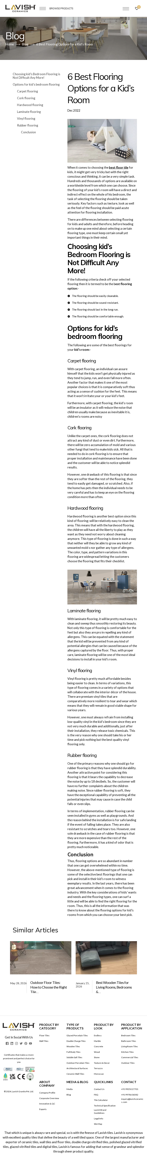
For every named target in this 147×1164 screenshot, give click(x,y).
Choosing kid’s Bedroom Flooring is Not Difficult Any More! (36, 75)
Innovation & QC (47, 1103)
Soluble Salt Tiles (74, 1057)
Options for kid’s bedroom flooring (36, 84)
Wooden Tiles (73, 1046)
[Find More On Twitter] (21, 1043)
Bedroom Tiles (128, 1035)
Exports (43, 1109)
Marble (97, 1041)
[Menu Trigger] (125, 8)
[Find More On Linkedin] (11, 1043)
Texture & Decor (102, 1063)
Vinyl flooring (26, 118)
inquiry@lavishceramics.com (132, 1100)
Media (70, 1089)
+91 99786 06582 (129, 1094)
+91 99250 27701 (129, 1089)
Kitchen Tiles (127, 1052)
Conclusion (28, 132)
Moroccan (99, 1074)
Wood (97, 1052)
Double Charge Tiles (76, 1041)
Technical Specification (105, 1105)
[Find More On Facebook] (7, 1043)
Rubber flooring (27, 125)
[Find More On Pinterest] (25, 1043)
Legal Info (98, 1118)
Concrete (98, 1046)
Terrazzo (98, 1068)
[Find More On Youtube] (30, 1043)
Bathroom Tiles (128, 1041)
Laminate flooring (29, 112)
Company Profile (47, 1092)
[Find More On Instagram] (16, 1043)
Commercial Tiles (129, 1057)
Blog (69, 1094)
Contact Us (99, 1089)
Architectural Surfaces (77, 1068)
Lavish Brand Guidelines (100, 1111)
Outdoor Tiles (128, 1063)
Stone (96, 1057)
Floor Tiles (44, 1035)
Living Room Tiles (129, 1046)
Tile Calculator (101, 1100)
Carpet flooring (27, 91)
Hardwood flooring (30, 105)
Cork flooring (26, 98)
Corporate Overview (49, 1098)
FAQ (96, 1094)
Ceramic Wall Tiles (75, 1074)
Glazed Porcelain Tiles (77, 1035)
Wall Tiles (43, 1041)
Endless (98, 1035)
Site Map (98, 1124)
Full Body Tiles (73, 1052)
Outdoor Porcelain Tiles (78, 1063)
